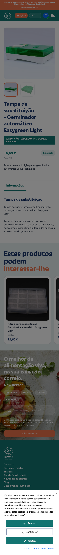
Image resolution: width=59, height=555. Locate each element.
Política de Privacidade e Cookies (39, 548)
